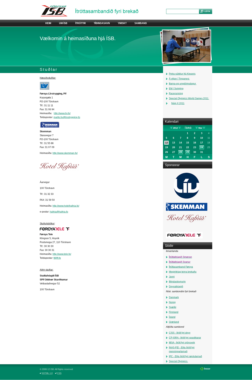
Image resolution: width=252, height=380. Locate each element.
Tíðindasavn (102, 23)
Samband (140, 23)
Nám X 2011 (177, 103)
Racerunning (176, 93)
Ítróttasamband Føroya (181, 266)
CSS (59, 373)
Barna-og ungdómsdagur (182, 83)
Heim (48, 23)
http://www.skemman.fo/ (65, 153)
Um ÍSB (63, 23)
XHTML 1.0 (47, 373)
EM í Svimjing (176, 88)
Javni (172, 276)
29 (187, 152)
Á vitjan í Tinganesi (179, 78)
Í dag (188, 128)
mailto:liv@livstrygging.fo (67, 117)
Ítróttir (80, 23)
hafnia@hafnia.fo (59, 211)
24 (201, 147)
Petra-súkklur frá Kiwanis (182, 73)
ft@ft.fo (57, 258)
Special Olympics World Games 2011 (188, 98)
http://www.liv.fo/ (62, 113)
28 (180, 152)
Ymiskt (122, 23)
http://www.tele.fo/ (62, 254)
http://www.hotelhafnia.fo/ (66, 205)
